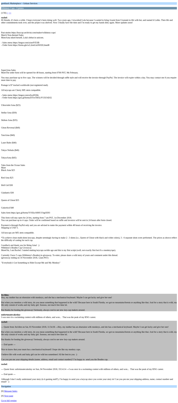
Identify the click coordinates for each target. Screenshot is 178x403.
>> (10, 13)
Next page (8, 396)
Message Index (10, 391)
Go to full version (9, 400)
